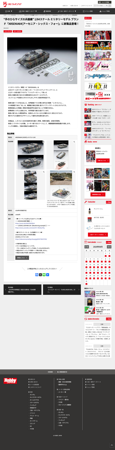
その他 (32, 429)
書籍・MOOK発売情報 (64, 382)
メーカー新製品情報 (64, 389)
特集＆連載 (61, 379)
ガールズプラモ (34, 400)
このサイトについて (86, 5)
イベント (32, 413)
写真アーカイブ (62, 397)
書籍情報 (89, 379)
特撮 (31, 418)
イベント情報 (91, 384)
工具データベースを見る (97, 234)
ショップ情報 (91, 387)
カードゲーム (34, 421)
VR (31, 426)
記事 (102, 324)
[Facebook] (37, 274)
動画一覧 (61, 409)
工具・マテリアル (35, 410)
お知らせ (65, 5)
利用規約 (50, 372)
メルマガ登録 (105, 2)
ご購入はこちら (101, 160)
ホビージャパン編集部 (64, 405)
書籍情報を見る (96, 194)
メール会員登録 (34, 384)
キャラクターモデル (35, 397)
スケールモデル (17, 31)
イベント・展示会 (63, 399)
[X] (40, 274)
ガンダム (32, 394)
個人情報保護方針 (62, 372)
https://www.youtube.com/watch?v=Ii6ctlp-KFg (29, 228)
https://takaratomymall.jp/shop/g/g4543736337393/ (31, 239)
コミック (32, 423)
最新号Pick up (62, 384)
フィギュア (33, 405)
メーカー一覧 (62, 392)
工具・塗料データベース (94, 382)
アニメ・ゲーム (34, 415)
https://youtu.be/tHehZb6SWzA (25, 223)
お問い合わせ (74, 5)
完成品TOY (33, 408)
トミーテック (7, 31)
